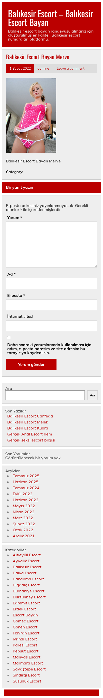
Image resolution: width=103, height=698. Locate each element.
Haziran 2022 (25, 499)
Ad (11, 274)
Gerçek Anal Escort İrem (29, 433)
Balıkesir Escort (27, 566)
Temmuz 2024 (26, 487)
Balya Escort (24, 572)
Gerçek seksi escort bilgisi (31, 439)
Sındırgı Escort (26, 674)
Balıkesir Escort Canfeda (30, 415)
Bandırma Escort (28, 578)
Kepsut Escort (25, 650)
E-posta (16, 295)
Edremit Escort (26, 602)
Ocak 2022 (23, 529)
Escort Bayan (25, 614)
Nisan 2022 (23, 511)
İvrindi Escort (25, 638)
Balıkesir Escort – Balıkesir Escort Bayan (50, 18)
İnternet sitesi (20, 316)
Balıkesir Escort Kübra (27, 427)
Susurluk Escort (27, 680)
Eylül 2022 (22, 493)
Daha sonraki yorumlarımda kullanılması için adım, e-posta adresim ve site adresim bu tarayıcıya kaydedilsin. (49, 349)
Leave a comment (70, 68)
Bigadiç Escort (26, 584)
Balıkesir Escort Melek (27, 421)
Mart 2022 (23, 517)
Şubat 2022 (24, 523)
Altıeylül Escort (27, 554)
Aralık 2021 (24, 535)
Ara (8, 388)
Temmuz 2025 (26, 475)
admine (43, 68)
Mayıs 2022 (24, 505)
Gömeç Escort (25, 620)
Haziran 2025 (25, 481)
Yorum (14, 217)
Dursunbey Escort (29, 596)
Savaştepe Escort (29, 668)
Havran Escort (26, 632)
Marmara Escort (28, 662)
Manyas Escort (26, 656)
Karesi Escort (25, 644)
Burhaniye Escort (28, 590)
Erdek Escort (24, 608)
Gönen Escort (25, 626)
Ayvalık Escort (26, 560)
